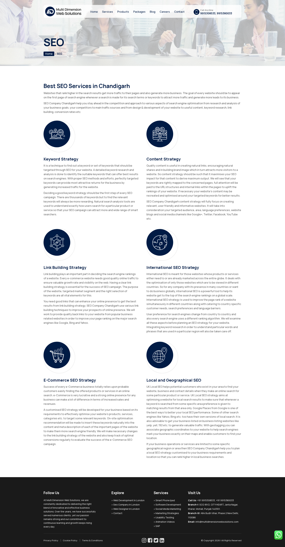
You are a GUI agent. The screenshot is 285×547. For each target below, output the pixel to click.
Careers (165, 12)
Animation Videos (165, 521)
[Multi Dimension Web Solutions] (63, 15)
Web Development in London (128, 500)
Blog (152, 12)
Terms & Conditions (92, 540)
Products (123, 12)
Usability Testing (165, 517)
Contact (179, 12)
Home (94, 12)
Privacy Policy (51, 540)
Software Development (168, 504)
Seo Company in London (126, 504)
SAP (158, 526)
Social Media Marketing (168, 508)
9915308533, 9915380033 (216, 13)
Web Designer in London (126, 508)
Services (107, 12)
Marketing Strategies (167, 513)
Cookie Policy (70, 540)
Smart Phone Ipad (165, 500)
